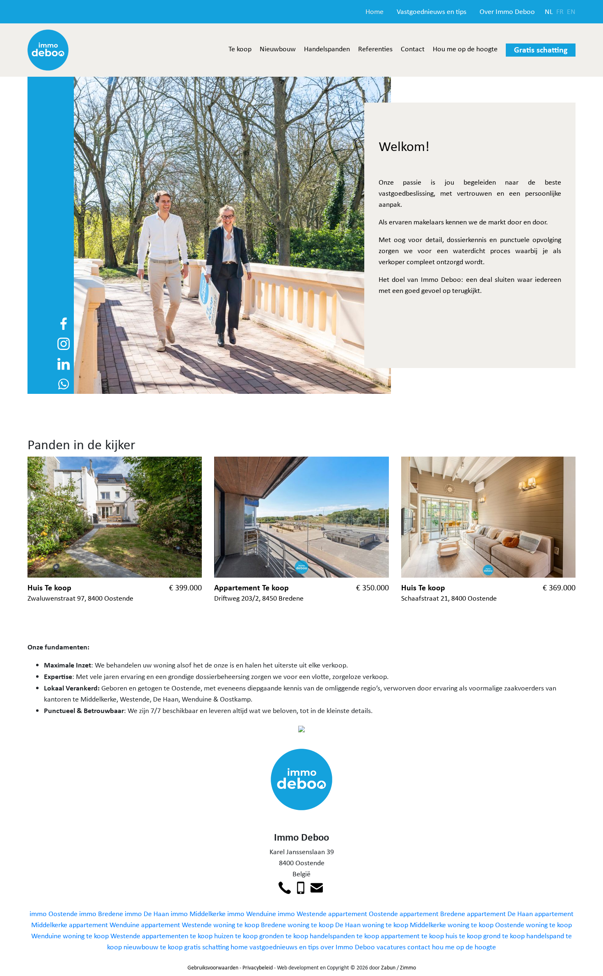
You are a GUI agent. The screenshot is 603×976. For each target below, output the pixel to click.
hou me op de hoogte (464, 947)
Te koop (239, 49)
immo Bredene (101, 914)
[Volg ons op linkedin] (63, 363)
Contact (413, 49)
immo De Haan (147, 914)
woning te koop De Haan (324, 925)
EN (571, 11)
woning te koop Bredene (249, 925)
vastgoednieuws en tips (284, 947)
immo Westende (302, 914)
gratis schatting (206, 947)
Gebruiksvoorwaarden (212, 967)
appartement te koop (412, 936)
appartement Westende (176, 925)
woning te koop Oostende (486, 925)
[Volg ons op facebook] (63, 323)
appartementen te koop (177, 936)
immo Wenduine (251, 914)
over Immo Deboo (347, 947)
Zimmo (408, 967)
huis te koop (463, 936)
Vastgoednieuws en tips (431, 11)
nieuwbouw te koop (153, 947)
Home (374, 11)
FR (560, 11)
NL (549, 11)
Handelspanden (327, 49)
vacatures (391, 947)
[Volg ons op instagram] (63, 343)
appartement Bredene (432, 914)
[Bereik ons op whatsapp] (63, 383)
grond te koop (504, 936)
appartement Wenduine (104, 925)
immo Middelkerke (198, 914)
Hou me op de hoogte (465, 49)
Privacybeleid (257, 967)
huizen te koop (236, 936)
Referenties (375, 49)
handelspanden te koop (344, 936)
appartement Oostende (363, 914)
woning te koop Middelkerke (404, 925)
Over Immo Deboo (507, 11)
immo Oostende (54, 914)
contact (418, 947)
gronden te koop (283, 936)
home (239, 947)
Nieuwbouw (278, 49)
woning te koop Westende (101, 936)
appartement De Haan (500, 914)
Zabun (388, 967)
